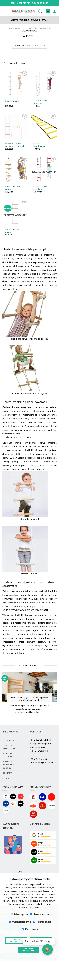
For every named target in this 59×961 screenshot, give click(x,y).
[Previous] (2, 698)
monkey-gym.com (32, 873)
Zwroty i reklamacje (8, 746)
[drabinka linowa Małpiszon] (44, 84)
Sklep (24, 29)
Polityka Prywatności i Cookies (10, 765)
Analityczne (41, 914)
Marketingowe (21, 922)
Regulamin (8, 740)
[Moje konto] (55, 11)
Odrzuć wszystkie (16, 940)
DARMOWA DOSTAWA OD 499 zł (29, 19)
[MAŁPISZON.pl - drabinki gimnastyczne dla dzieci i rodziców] (24, 11)
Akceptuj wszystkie (28, 949)
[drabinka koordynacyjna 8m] (44, 126)
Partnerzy (31, 929)
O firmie (6, 778)
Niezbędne (21, 914)
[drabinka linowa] (15, 84)
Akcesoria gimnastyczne (40, 29)
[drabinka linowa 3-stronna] (15, 169)
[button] (39, 941)
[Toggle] (5, 63)
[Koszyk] (48, 11)
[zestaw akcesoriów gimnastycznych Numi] (15, 126)
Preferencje (44, 922)
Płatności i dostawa (8, 755)
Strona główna (13, 29)
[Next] (56, 698)
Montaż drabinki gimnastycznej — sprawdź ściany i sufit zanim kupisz (29, 698)
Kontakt (7, 773)
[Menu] (6, 11)
